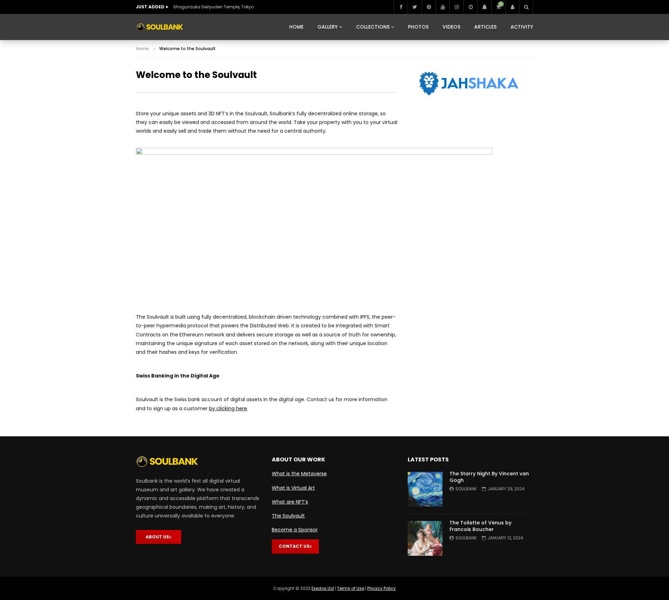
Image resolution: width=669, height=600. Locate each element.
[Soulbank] (159, 27)
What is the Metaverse (299, 473)
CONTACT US (294, 546)
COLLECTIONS (373, 26)
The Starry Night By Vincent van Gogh (489, 477)
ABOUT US (157, 537)
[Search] (526, 7)
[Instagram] (456, 7)
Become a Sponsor (295, 529)
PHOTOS (418, 26)
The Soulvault (288, 515)
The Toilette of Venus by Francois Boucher (480, 526)
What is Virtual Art (293, 487)
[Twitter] (415, 7)
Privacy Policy (381, 588)
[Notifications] (484, 7)
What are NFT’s (290, 501)
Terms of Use (350, 588)
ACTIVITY (521, 26)
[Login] (512, 7)
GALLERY (327, 26)
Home (142, 49)
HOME (296, 26)
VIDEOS (451, 26)
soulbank (466, 489)
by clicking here (228, 408)
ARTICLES (485, 26)
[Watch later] (470, 7)
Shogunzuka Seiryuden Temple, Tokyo (213, 7)
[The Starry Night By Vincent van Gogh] (425, 489)
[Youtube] (442, 7)
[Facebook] (401, 7)
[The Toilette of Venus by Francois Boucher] (425, 538)
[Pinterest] (429, 7)
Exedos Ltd (323, 588)
